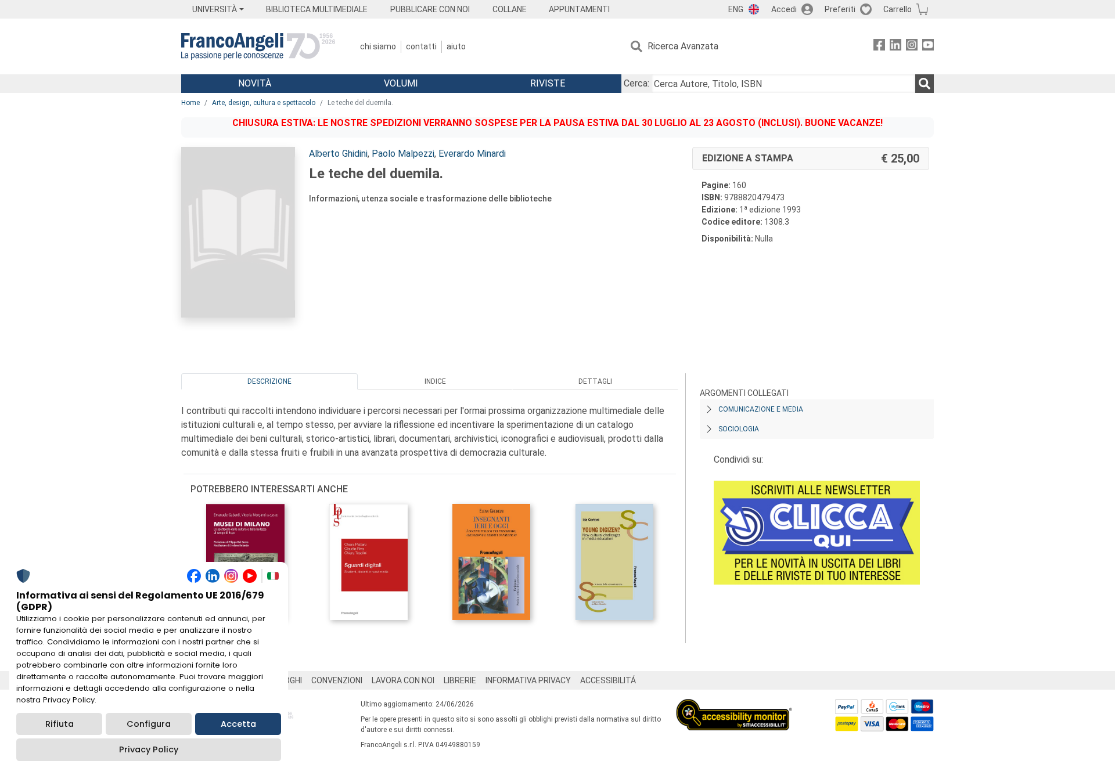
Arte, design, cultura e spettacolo (263, 103)
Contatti (421, 46)
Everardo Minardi (472, 153)
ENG (735, 9)
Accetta (238, 724)
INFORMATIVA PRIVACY (528, 680)
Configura (149, 724)
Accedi (784, 9)
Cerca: (636, 83)
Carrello (897, 9)
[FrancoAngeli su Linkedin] (895, 47)
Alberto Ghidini (338, 153)
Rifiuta (59, 724)
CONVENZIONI (336, 680)
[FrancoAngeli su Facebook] (879, 47)
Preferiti (840, 9)
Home (190, 103)
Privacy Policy (148, 749)
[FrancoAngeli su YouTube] (928, 47)
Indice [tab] (435, 381)
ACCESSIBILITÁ (608, 680)
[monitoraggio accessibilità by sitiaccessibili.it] (734, 705)
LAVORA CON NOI (403, 680)
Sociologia (738, 429)
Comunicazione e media (760, 409)
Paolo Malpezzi (403, 153)
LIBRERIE (460, 680)
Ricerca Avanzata (683, 46)
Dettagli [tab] (595, 381)
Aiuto (456, 46)
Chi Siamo (378, 46)
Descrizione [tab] (269, 381)
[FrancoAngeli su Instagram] (912, 47)
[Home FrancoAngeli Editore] (258, 46)
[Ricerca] (924, 83)
